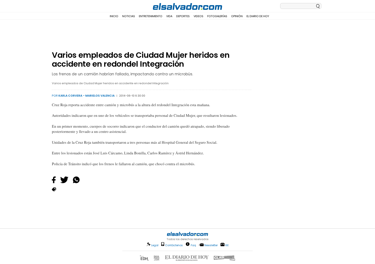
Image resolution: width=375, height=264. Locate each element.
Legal (154, 245)
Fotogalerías (217, 16)
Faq (193, 245)
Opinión (237, 16)
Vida (169, 16)
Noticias (128, 16)
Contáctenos (174, 245)
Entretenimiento (150, 16)
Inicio (114, 16)
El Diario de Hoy (258, 16)
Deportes (183, 16)
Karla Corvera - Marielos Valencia (86, 96)
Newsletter (211, 245)
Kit (227, 245)
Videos (198, 16)
